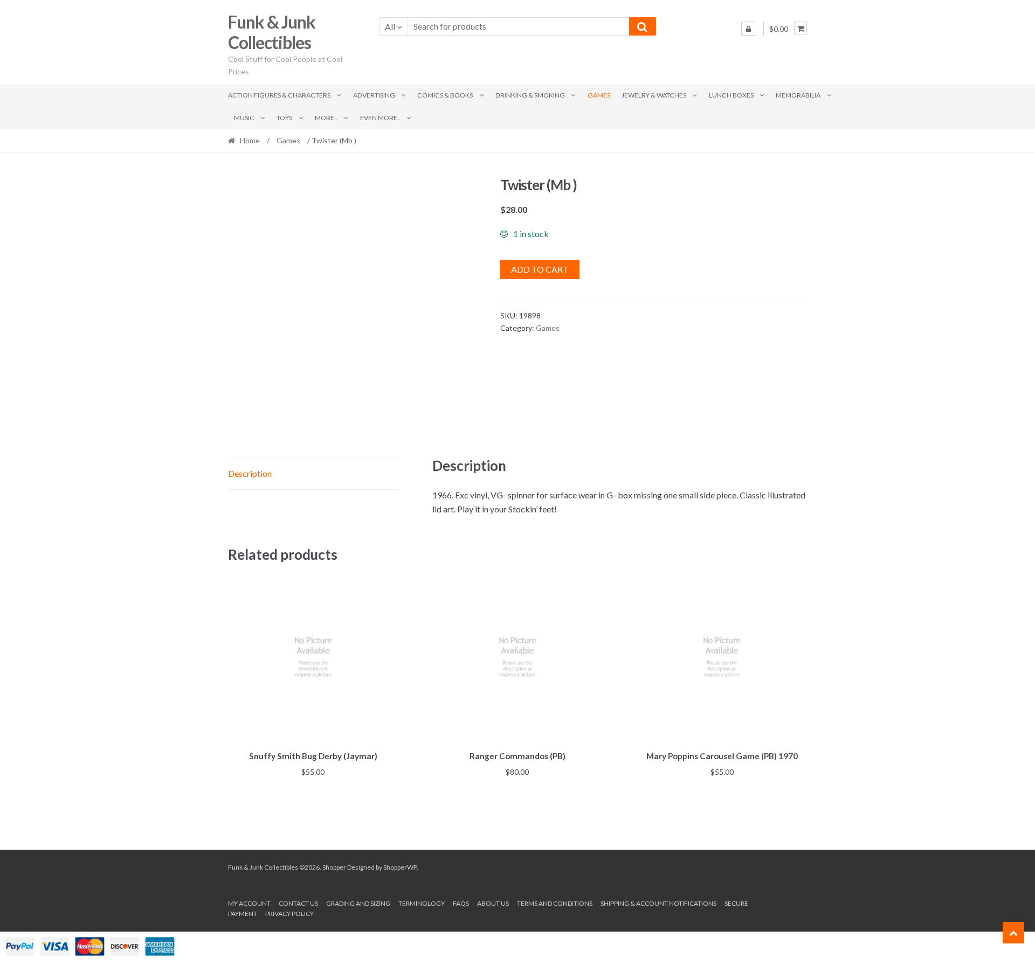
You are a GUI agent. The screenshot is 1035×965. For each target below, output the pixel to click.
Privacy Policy (289, 914)
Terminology (421, 903)
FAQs (461, 903)
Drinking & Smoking (530, 95)
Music (244, 118)
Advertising (374, 95)
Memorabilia (798, 95)
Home (250, 140)
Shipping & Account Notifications (658, 903)
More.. (326, 118)
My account (249, 903)
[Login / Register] (748, 29)
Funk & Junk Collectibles (271, 32)
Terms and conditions (554, 903)
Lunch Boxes (731, 95)
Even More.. (380, 118)
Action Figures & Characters (279, 95)
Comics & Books (445, 95)
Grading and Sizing (358, 903)
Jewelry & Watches (654, 95)
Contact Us (298, 903)
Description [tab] (250, 473)
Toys (284, 118)
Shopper (334, 867)
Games (599, 95)
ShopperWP (400, 867)
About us (493, 903)
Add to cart (540, 269)
